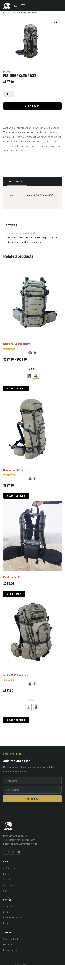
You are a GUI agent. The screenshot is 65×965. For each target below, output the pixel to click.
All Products (9, 868)
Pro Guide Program (12, 917)
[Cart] (15, 5)
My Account (8, 944)
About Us (7, 906)
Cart (5, 890)
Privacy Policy (10, 950)
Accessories (9, 885)
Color (32, 368)
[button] (56, 23)
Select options (16, 388)
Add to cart (32, 106)
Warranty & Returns (12, 938)
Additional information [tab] (18, 181)
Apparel (7, 879)
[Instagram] (12, 852)
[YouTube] (19, 852)
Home (5, 13)
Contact (7, 912)
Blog (5, 923)
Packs (12, 13)
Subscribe (32, 798)
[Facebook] (6, 852)
